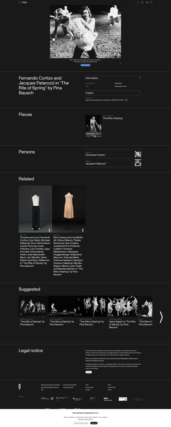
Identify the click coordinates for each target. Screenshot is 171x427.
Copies (89, 93)
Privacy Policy (111, 387)
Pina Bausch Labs (68, 387)
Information (92, 78)
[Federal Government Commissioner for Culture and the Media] (62, 398)
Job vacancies (89, 387)
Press (109, 385)
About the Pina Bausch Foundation (50, 385)
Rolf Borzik (118, 83)
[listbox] (85, 31)
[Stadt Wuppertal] (108, 398)
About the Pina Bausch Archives (50, 387)
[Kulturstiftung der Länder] (138, 398)
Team (87, 385)
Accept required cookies (81, 423)
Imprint (110, 390)
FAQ (42, 390)
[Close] (140, 78)
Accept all (94, 423)
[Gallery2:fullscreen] (119, 62)
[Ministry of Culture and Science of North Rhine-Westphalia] (47, 398)
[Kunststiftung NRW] (92, 398)
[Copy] (126, 100)
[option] (85, 31)
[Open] (140, 93)
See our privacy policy (85, 419)
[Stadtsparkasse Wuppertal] (77, 398)
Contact (88, 372)
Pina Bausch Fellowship (69, 385)
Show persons (85, 65)
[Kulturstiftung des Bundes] (123, 398)
